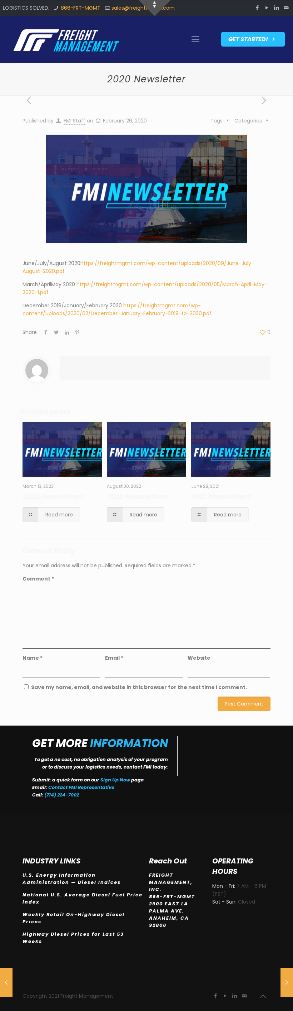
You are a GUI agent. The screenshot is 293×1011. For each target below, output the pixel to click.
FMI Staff (74, 120)
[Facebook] (257, 7)
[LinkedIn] (276, 7)
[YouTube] (267, 7)
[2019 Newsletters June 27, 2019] (6, 982)
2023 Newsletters (53, 496)
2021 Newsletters (221, 496)
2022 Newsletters (137, 496)
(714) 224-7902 (61, 794)
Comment (38, 578)
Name (33, 657)
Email (114, 657)
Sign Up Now (115, 779)
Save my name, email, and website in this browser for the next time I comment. (139, 687)
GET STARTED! (248, 39)
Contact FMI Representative (81, 787)
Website (199, 657)
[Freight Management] (65, 39)
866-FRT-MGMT (80, 7)
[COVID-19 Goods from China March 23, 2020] (286, 982)
